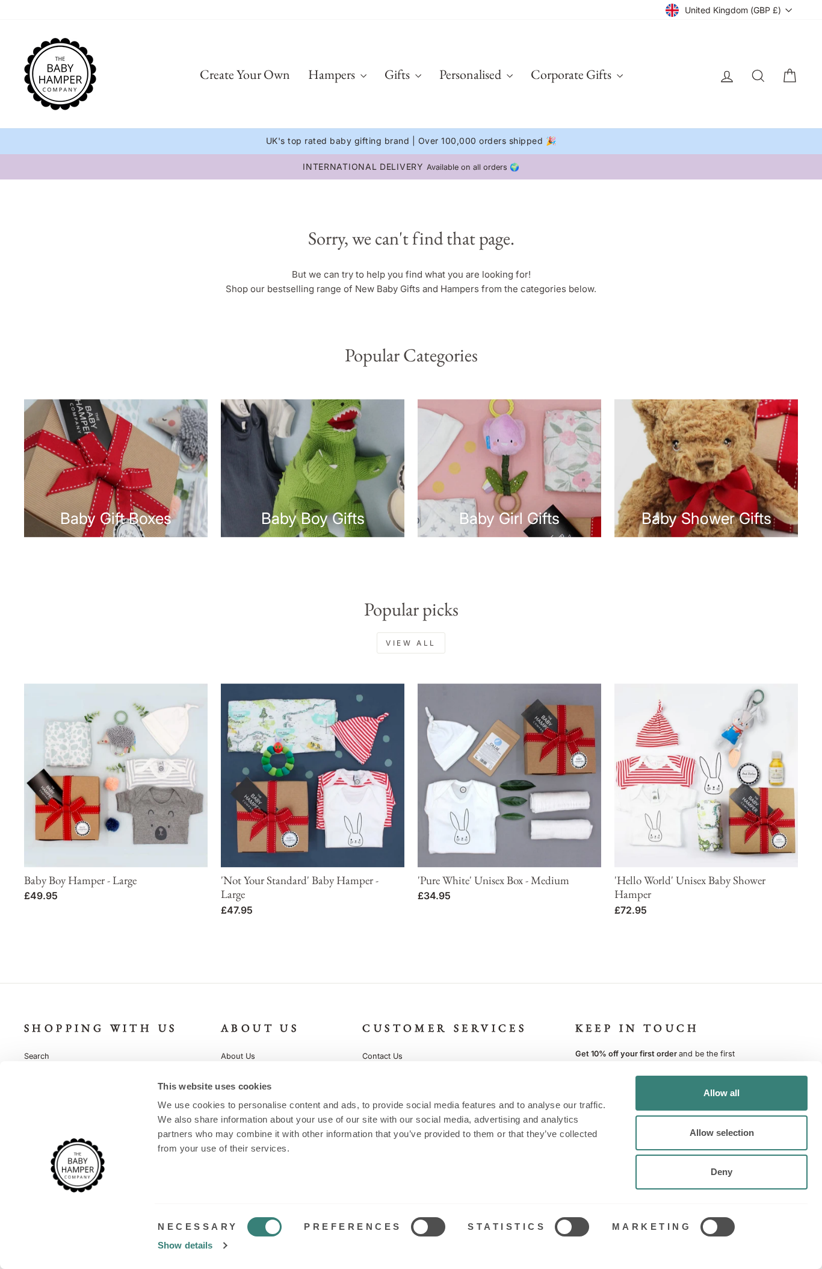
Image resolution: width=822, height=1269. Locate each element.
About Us (238, 1056)
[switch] (428, 1226)
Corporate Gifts (572, 74)
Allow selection (722, 1132)
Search (36, 1056)
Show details (185, 1245)
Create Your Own (245, 74)
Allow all (721, 1093)
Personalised (471, 74)
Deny (721, 1172)
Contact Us (382, 1056)
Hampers (332, 74)
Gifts (398, 74)
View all (411, 642)
